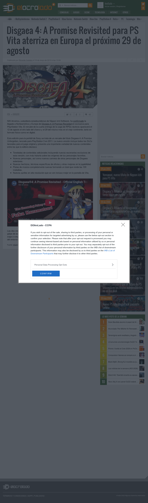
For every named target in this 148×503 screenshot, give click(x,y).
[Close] (124, 225)
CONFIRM (46, 273)
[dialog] (74, 251)
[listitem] (74, 264)
